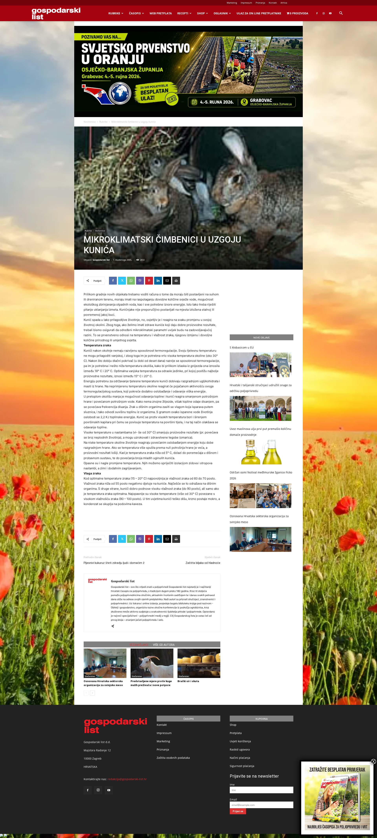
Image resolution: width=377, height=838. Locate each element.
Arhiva (284, 2)
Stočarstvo (100, 230)
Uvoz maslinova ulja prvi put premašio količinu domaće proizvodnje (260, 432)
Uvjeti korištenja (240, 741)
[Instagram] (324, 13)
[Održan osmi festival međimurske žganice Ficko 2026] (260, 495)
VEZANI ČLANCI (138, 644)
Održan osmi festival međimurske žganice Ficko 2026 (261, 475)
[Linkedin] (158, 281)
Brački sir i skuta (188, 681)
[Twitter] (122, 281)
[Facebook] (317, 13)
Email (233, 799)
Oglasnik (221, 13)
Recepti (182, 13)
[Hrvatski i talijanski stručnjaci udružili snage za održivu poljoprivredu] (260, 408)
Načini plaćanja (240, 758)
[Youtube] (330, 13)
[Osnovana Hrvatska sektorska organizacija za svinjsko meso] (105, 663)
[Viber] (140, 281)
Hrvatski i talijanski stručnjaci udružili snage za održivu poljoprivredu (261, 388)
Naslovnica (90, 121)
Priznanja (260, 2)
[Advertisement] (152, 517)
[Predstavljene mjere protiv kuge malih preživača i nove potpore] (152, 663)
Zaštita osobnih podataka (173, 758)
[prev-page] (86, 693)
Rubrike (114, 13)
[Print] (176, 281)
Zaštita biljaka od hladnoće (203, 563)
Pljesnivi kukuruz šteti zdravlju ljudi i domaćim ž (114, 563)
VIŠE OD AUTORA (164, 644)
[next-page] (92, 693)
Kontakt (273, 2)
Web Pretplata (161, 13)
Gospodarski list (101, 259)
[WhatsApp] (131, 281)
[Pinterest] (149, 281)
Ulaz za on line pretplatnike (259, 13)
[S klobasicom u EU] (260, 364)
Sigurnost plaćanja (242, 766)
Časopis (135, 13)
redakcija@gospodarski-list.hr (127, 779)
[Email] (167, 281)
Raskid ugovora (240, 749)
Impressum (246, 2)
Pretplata (236, 733)
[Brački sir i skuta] (199, 663)
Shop (201, 13)
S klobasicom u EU (242, 347)
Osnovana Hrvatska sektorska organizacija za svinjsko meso (259, 519)
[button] (341, 13)
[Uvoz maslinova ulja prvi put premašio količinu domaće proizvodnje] (260, 452)
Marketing (232, 2)
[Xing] (114, 626)
